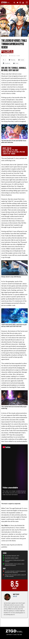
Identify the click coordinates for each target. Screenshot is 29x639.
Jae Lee (5, 55)
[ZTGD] (5, 3)
